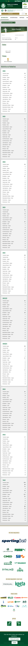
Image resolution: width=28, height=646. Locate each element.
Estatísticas (13, 17)
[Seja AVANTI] (24, 4)
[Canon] (17, 597)
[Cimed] (8, 556)
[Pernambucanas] (3, 597)
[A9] (3, 601)
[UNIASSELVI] (20, 563)
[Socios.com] (17, 601)
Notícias (22, 17)
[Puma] (20, 550)
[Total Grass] (3, 606)
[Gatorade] (24, 597)
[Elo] (10, 597)
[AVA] (24, 606)
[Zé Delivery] (24, 601)
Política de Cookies (14, 639)
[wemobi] (10, 601)
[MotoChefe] (20, 569)
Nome (3, 35)
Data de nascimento (6, 37)
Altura (16, 37)
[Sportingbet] (14, 540)
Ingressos (10, 13)
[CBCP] (18, 623)
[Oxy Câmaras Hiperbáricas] (17, 606)
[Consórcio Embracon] (8, 563)
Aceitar (14, 642)
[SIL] (20, 556)
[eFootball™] (14, 610)
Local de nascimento (19, 35)
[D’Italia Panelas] (8, 569)
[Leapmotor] (8, 550)
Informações (4, 17)
